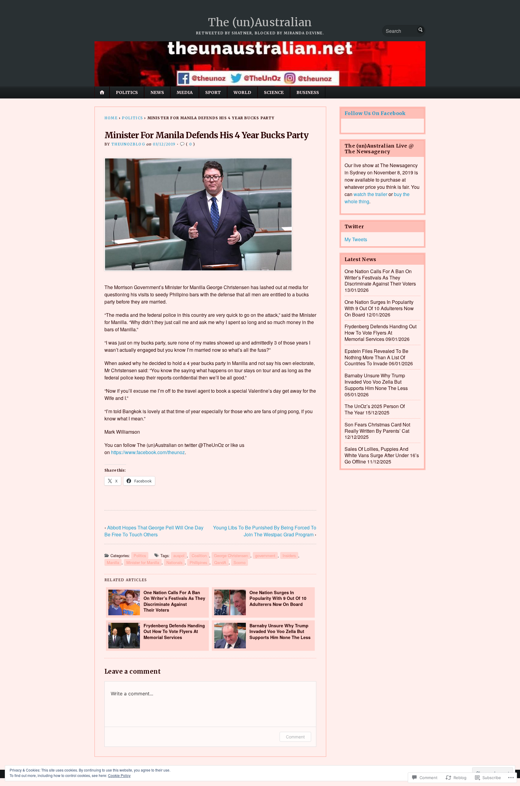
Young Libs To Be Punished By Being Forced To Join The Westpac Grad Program (264, 531)
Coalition (199, 555)
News (157, 92)
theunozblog (128, 144)
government (265, 555)
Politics (127, 92)
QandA (220, 562)
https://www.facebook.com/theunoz (148, 452)
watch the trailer (370, 194)
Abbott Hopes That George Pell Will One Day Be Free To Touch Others (153, 531)
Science (274, 92)
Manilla (113, 562)
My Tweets (356, 239)
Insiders (289, 555)
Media (185, 92)
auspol (178, 555)
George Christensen (231, 555)
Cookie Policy (119, 775)
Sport (213, 92)
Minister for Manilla (142, 562)
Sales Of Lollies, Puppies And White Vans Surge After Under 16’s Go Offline (382, 455)
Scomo (240, 562)
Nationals (174, 562)
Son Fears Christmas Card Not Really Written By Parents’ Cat (377, 427)
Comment (295, 736)
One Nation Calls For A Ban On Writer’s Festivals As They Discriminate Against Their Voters (174, 601)
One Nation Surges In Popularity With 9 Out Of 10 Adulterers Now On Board (277, 598)
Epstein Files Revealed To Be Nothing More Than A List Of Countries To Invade (376, 357)
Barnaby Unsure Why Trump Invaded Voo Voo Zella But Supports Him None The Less (280, 631)
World (242, 92)
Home (111, 118)
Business (307, 92)
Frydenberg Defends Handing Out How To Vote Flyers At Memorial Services (174, 631)
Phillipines (198, 562)
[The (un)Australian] (260, 63)
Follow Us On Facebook (375, 113)
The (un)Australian (260, 22)
